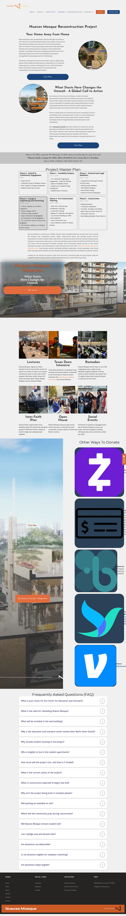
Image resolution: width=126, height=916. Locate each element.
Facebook (38, 886)
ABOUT (32, 12)
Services (7, 901)
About (7, 890)
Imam (7, 886)
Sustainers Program (70, 890)
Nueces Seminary (69, 883)
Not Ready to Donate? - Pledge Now (32, 600)
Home (7, 883)
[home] (17, 6)
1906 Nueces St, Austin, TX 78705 (104, 883)
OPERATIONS (113, 12)
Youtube (37, 890)
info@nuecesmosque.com (102, 886)
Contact (7, 897)
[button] (62, 12)
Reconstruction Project (71, 886)
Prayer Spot (51, 12)
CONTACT (40, 12)
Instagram (38, 883)
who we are (32, 290)
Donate (7, 894)
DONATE (100, 12)
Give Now (48, 77)
